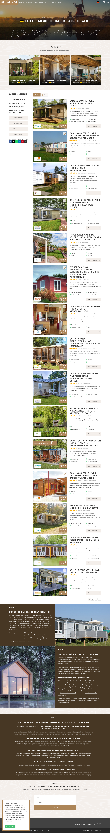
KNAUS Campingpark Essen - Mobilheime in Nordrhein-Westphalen (85, 443)
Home (35, 17)
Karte (45, 95)
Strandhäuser (71, 669)
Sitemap (36, 830)
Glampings (42, 17)
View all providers (18, 134)
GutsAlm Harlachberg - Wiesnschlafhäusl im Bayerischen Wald (83, 411)
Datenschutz (97, 830)
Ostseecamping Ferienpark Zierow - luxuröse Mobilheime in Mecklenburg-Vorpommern (84, 272)
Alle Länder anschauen (18, 117)
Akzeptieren (10, 826)
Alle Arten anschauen (18, 123)
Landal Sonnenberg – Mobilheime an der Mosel (82, 103)
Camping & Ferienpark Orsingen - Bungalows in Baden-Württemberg (84, 475)
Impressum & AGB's (87, 830)
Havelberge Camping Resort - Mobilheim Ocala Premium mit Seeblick (85, 237)
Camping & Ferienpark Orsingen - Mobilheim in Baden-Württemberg (84, 135)
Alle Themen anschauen (18, 129)
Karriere (42, 830)
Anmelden (55, 807)
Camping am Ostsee (91, 669)
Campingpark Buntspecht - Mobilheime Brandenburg (84, 168)
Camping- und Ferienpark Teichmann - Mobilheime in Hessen (84, 540)
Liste (38, 95)
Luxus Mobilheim (52, 17)
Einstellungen (8, 821)
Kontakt (48, 830)
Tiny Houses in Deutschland (68, 693)
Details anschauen (92, 126)
